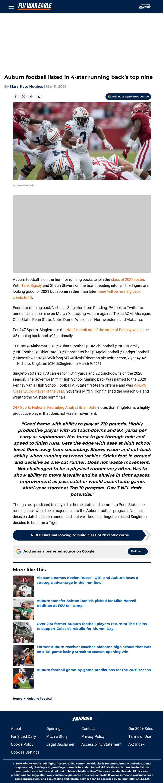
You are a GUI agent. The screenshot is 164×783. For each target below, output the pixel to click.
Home (17, 698)
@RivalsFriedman (85, 358)
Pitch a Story (57, 736)
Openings (54, 728)
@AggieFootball (105, 352)
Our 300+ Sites (140, 728)
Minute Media (32, 763)
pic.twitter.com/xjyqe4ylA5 (123, 358)
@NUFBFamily (127, 346)
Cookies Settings (25, 752)
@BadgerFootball (134, 352)
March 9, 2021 (90, 363)
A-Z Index (136, 744)
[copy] (39, 96)
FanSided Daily (23, 736)
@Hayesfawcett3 (27, 358)
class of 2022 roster (127, 279)
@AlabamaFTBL (41, 346)
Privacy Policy (93, 736)
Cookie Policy (22, 744)
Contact (88, 728)
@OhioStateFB (48, 352)
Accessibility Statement (101, 744)
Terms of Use (139, 736)
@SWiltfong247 (56, 358)
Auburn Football (40, 698)
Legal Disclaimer (60, 744)
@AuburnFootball (70, 346)
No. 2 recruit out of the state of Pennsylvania (104, 330)
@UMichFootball (100, 346)
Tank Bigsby (31, 285)
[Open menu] (11, 6)
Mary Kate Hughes (26, 86)
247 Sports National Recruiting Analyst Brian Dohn (55, 407)
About (16, 728)
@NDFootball (24, 352)
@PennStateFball (76, 352)
